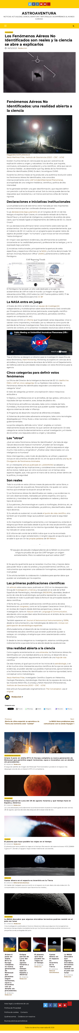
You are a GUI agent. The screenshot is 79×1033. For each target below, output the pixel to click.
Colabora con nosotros (26, 1017)
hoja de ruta (61, 657)
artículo (13, 587)
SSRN (66, 620)
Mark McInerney (29, 360)
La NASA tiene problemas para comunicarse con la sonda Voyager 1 (59, 721)
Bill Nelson (51, 539)
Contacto (24, 1012)
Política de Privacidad (12, 1008)
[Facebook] (33, 4)
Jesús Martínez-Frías (16, 157)
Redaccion (22, 48)
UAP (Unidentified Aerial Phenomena (46, 180)
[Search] (73, 26)
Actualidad (9, 32)
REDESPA (47, 592)
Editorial (8, 878)
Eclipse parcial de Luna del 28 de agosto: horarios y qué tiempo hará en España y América (24, 965)
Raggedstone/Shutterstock (18, 155)
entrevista (43, 652)
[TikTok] (48, 4)
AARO (41, 254)
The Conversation (53, 689)
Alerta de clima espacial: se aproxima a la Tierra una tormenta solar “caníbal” (22, 721)
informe (29, 320)
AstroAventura (39, 13)
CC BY (40, 297)
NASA (43, 251)
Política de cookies (11, 1012)
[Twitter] (30, 4)
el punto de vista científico (54, 513)
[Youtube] (41, 4)
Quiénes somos (10, 1017)
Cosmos (7, 839)
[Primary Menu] (5, 25)
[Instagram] (37, 4)
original (10, 691)
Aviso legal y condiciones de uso (16, 1004)
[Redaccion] (7, 697)
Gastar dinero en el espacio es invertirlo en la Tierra (28, 880)
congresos (24, 606)
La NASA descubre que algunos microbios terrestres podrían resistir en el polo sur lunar (69, 963)
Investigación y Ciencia (26, 590)
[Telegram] (45, 4)
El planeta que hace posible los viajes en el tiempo (28, 842)
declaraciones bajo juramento (24, 212)
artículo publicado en (38, 465)
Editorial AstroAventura (21, 883)
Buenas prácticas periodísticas (15, 1021)
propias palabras (36, 539)
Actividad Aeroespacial (12, 755)
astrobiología (60, 664)
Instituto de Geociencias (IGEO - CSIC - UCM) (44, 157)
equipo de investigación (49, 306)
